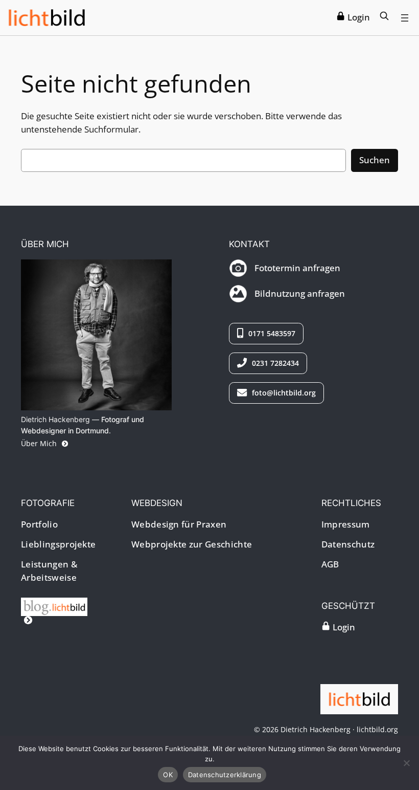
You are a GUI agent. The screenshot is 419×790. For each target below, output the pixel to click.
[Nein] (406, 763)
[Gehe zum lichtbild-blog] (56, 613)
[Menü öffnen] (405, 18)
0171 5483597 (270, 333)
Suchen (374, 160)
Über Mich (40, 443)
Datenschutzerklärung (224, 775)
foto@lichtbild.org (283, 393)
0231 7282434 (274, 363)
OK (168, 775)
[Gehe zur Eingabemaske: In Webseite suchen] (384, 17)
